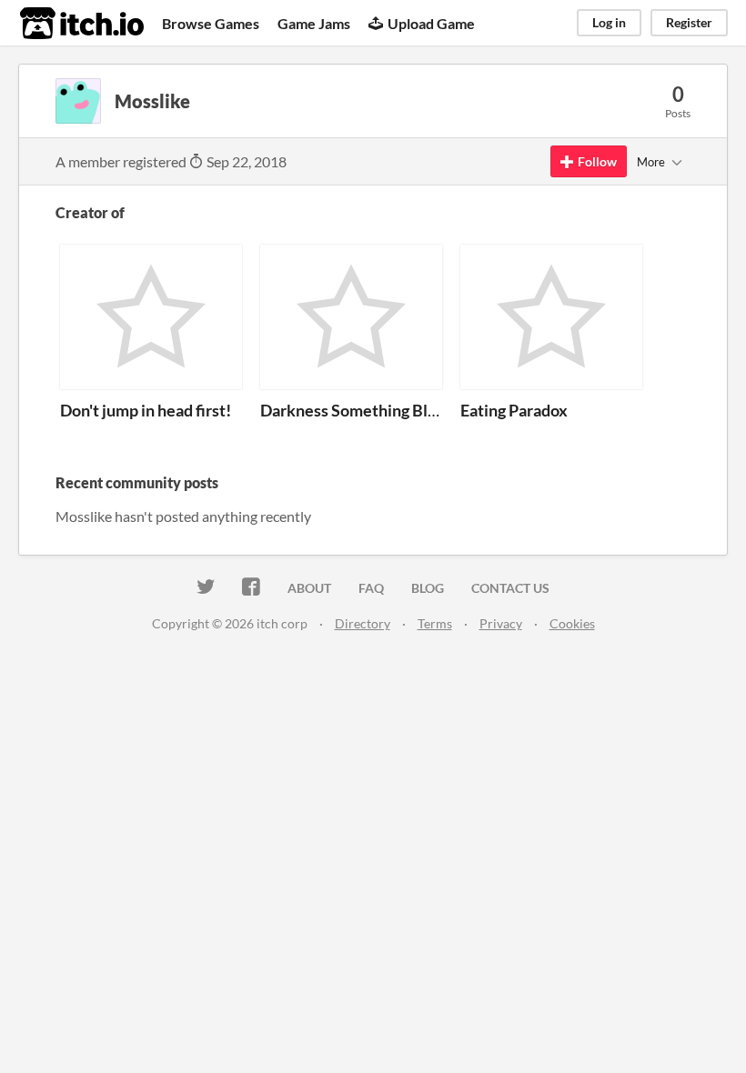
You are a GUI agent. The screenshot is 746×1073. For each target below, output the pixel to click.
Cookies (572, 623)
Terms (435, 623)
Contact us (510, 588)
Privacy (500, 623)
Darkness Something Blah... (358, 410)
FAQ (371, 588)
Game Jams (313, 23)
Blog (427, 588)
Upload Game (431, 23)
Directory (362, 623)
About (309, 588)
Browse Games (210, 23)
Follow (597, 161)
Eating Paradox (514, 410)
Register (689, 22)
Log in (609, 22)
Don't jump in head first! (145, 410)
